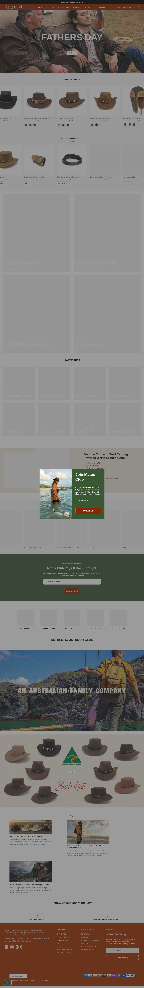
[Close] (101, 471)
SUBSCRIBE (88, 511)
